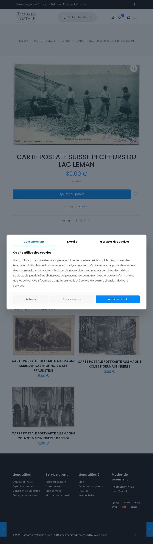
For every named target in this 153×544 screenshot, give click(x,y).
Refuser (31, 299)
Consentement (34, 241)
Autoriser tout (117, 299)
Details (72, 241)
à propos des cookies (114, 241)
